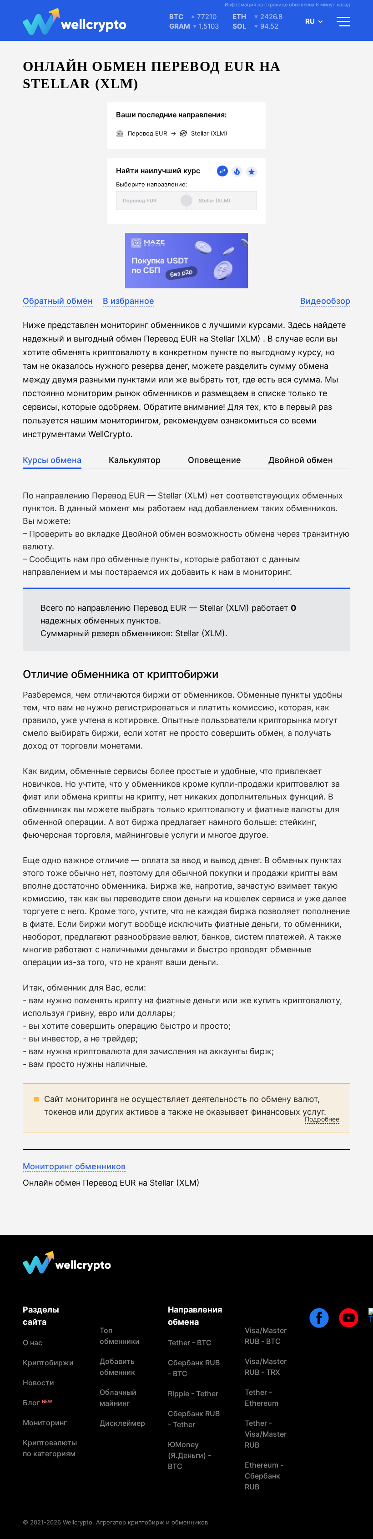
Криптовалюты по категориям (50, 1448)
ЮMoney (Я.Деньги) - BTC (189, 1455)
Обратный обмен (58, 301)
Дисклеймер (122, 1423)
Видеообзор (325, 301)
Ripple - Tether (193, 1393)
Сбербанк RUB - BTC (194, 1368)
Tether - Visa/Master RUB (266, 1433)
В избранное (128, 301)
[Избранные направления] (251, 171)
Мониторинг (45, 1422)
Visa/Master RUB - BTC (266, 1336)
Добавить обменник (117, 1367)
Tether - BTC (190, 1342)
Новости (38, 1382)
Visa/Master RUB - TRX (266, 1367)
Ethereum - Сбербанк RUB (264, 1475)
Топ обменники (120, 1336)
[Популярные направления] (237, 171)
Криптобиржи (48, 1362)
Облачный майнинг (118, 1398)
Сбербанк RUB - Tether (194, 1419)
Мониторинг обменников (74, 1166)
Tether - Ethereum (261, 1398)
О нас (32, 1342)
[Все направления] (222, 171)
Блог (37, 1402)
